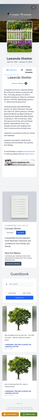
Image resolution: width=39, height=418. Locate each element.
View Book (9, 233)
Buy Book (21, 233)
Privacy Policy (14, 409)
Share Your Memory (13, 264)
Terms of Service (25, 409)
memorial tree (29, 151)
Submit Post (20, 298)
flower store (29, 154)
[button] (19, 319)
